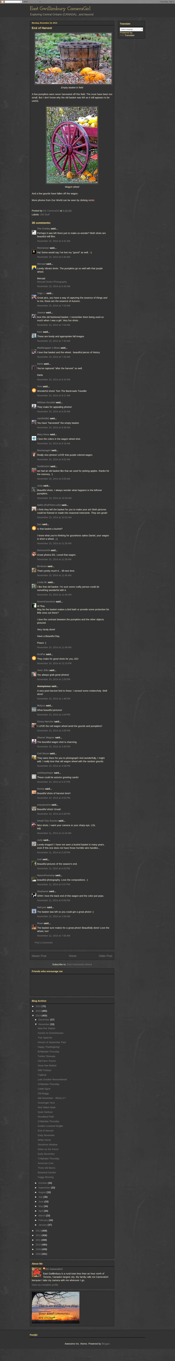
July (40, 1197)
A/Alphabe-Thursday (48, 1084)
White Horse (44, 1140)
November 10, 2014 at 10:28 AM (54, 498)
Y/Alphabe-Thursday (48, 1158)
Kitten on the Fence (48, 1149)
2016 (39, 1006)
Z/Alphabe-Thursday (48, 1121)
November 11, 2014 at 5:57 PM (53, 884)
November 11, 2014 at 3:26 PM (53, 852)
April (41, 1211)
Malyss (41, 705)
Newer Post (39, 955)
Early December (46, 1154)
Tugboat (42, 1075)
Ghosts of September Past (52, 1042)
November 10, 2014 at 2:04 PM (53, 714)
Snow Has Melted (47, 1065)
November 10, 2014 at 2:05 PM (53, 730)
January (43, 1225)
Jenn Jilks (43, 670)
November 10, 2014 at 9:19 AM (53, 443)
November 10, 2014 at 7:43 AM (53, 357)
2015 (39, 1011)
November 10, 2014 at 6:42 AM (53, 286)
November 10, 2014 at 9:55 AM (53, 478)
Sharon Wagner (46, 737)
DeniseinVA (43, 550)
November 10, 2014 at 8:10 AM (53, 379)
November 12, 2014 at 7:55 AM (53, 935)
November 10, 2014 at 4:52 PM (53, 798)
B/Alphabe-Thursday (48, 1051)
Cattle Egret (44, 1088)
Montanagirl (44, 450)
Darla (40, 363)
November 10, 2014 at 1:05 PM (53, 679)
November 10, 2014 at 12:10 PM (54, 663)
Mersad (41, 264)
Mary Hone (43, 434)
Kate (39, 332)
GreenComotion (46, 601)
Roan (40, 923)
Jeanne (41, 312)
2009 (39, 1249)
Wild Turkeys (44, 1070)
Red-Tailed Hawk (46, 1107)
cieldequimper (45, 772)
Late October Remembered (52, 1079)
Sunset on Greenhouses (50, 1033)
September (44, 1187)
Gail (39, 859)
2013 (39, 1230)
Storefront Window (47, 1144)
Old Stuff (45, 214)
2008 (39, 1254)
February (43, 1220)
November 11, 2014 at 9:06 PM (53, 900)
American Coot (45, 1163)
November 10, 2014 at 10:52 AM (54, 517)
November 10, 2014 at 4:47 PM (53, 782)
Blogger (106, 1343)
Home (72, 955)
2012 (39, 1235)
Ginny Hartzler (45, 721)
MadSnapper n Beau (48, 348)
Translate (129, 35)
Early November (46, 1135)
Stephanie (42, 891)
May (41, 1206)
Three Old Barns (46, 1168)
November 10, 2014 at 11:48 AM (54, 647)
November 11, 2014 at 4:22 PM (53, 868)
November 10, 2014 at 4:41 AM (53, 241)
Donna (40, 788)
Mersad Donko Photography (52, 281)
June (41, 1201)
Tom (39, 386)
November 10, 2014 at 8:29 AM (53, 411)
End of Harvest (46, 1130)
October (43, 1183)
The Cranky (43, 228)
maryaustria (44, 804)
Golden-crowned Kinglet (50, 1126)
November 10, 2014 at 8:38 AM (53, 427)
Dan (39, 524)
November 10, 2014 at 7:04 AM (53, 325)
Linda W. (42, 582)
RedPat (41, 654)
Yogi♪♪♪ (41, 293)
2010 (39, 1244)
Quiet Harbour (45, 1112)
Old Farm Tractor (47, 1061)
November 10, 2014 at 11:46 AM (54, 575)
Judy (40, 485)
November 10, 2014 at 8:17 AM (53, 395)
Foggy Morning (46, 1177)
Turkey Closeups (46, 1056)
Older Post (105, 955)
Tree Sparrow (45, 1037)
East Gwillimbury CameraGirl (60, 8)
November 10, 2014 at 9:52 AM (53, 459)
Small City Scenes (47, 820)
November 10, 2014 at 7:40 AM (53, 341)
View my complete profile (45, 1284)
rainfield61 (43, 418)
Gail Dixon (43, 753)
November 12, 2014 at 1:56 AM (53, 916)
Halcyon (41, 907)
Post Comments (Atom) (79, 964)
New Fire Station (46, 1028)
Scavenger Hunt (46, 1102)
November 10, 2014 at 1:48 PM (53, 698)
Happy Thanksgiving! (49, 1047)
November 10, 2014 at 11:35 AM (54, 543)
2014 (39, 1015)
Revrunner (43, 248)
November (44, 1024)
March (42, 1215)
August (42, 1192)
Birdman (42, 566)
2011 (38, 1240)
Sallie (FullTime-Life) (49, 505)
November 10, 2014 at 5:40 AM (53, 257)
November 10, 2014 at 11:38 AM (54, 559)
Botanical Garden (47, 1172)
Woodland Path (46, 1116)
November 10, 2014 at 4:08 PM (53, 766)
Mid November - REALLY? (52, 1098)
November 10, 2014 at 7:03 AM (53, 305)
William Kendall (46, 402)
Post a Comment (44, 942)
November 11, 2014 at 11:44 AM (54, 833)
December (44, 1019)
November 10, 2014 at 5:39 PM (53, 813)
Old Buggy (43, 1093)
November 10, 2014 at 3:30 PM (53, 746)
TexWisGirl (43, 466)
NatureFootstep (46, 875)
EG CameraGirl (54, 1269)
